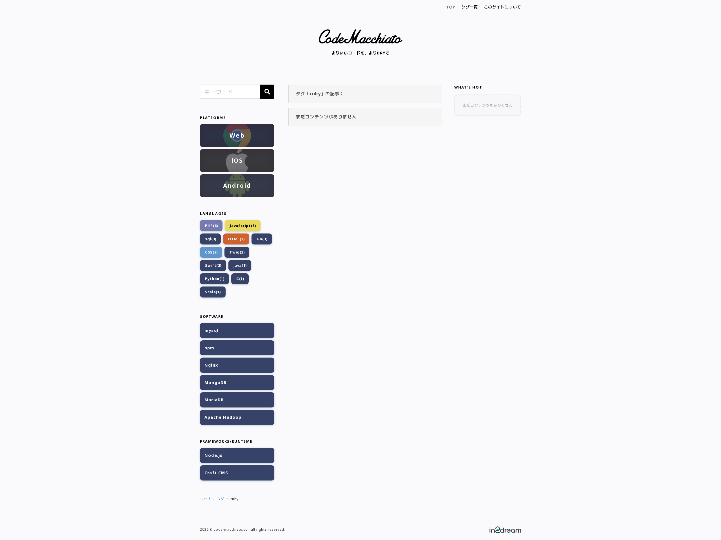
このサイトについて (502, 7)
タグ (220, 499)
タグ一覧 (469, 7)
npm (209, 348)
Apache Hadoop (223, 417)
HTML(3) (236, 238)
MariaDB (214, 399)
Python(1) (214, 278)
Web (237, 135)
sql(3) (210, 238)
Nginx (211, 365)
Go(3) (262, 238)
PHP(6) (211, 225)
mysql (211, 330)
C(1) (240, 278)
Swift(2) (213, 265)
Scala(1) (213, 291)
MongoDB (215, 382)
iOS (237, 160)
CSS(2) (211, 252)
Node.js (213, 455)
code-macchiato (360, 36)
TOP (450, 7)
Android (237, 185)
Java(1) (240, 265)
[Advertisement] (487, 209)
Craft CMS (216, 472)
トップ (205, 499)
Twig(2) (237, 252)
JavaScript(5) (243, 225)
